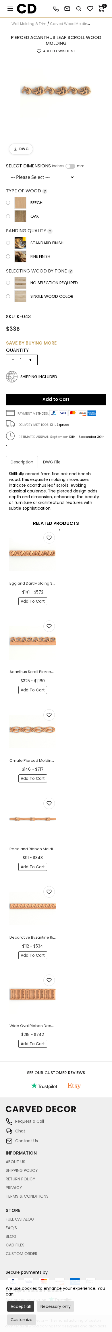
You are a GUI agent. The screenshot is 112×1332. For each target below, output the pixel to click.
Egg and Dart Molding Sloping (36, 583)
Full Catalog (20, 1219)
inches (58, 166)
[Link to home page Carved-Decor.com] (56, 1112)
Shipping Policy (22, 1170)
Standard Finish (46, 243)
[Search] (79, 8)
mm (80, 166)
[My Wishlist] (90, 8)
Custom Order (21, 1253)
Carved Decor (24, 8)
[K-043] (56, 93)
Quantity (17, 350)
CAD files (15, 1245)
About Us (15, 1162)
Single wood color (51, 296)
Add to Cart (56, 399)
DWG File (52, 462)
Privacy (14, 1187)
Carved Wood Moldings (71, 23)
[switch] (70, 166)
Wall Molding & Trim (29, 23)
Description (22, 462)
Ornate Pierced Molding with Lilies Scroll (46, 760)
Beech (36, 203)
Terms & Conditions (27, 1196)
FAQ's (11, 1228)
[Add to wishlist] (49, 538)
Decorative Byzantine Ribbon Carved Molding (51, 937)
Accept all (21, 1306)
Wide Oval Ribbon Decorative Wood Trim (47, 1026)
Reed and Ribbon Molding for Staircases (46, 849)
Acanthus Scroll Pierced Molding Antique (47, 671)
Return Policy (20, 1179)
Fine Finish (40, 256)
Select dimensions (45, 166)
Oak (34, 216)
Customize (21, 1320)
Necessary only (55, 1306)
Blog (11, 1236)
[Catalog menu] (10, 8)
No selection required (54, 283)
